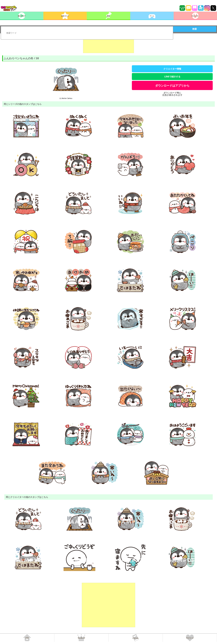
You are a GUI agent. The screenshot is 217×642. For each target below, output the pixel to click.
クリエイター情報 (172, 68)
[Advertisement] (108, 45)
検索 (194, 29)
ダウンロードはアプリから (172, 85)
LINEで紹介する (172, 76)
